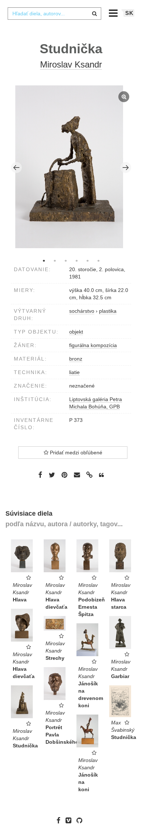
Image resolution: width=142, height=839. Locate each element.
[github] (81, 820)
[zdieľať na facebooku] (40, 474)
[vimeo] (70, 820)
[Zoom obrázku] (69, 166)
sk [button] (129, 13)
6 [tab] (98, 260)
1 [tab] (43, 260)
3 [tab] (65, 260)
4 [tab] (76, 260)
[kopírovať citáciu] (101, 475)
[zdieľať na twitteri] (52, 474)
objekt (76, 332)
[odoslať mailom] (76, 475)
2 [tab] (54, 260)
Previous (16, 167)
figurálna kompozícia (93, 345)
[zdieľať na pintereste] (64, 474)
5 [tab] (87, 260)
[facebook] (60, 820)
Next (125, 167)
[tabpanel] (71, 167)
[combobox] (54, 13)
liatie (74, 372)
